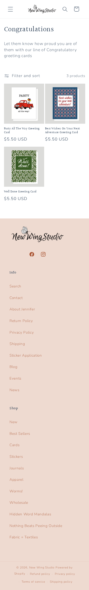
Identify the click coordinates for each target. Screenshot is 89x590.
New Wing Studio (42, 567)
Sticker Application (25, 355)
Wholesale (18, 502)
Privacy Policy (21, 332)
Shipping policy (61, 582)
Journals (16, 468)
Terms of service (33, 582)
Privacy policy (65, 574)
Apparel (16, 479)
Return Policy (21, 320)
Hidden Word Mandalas (30, 514)
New (13, 421)
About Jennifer (22, 309)
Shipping (17, 343)
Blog (13, 366)
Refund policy (40, 574)
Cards (14, 444)
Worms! (16, 491)
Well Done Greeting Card (20, 192)
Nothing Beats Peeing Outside (35, 525)
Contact (16, 297)
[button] (10, 9)
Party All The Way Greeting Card (22, 130)
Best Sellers (19, 433)
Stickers (16, 456)
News (14, 389)
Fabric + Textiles (23, 537)
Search (15, 286)
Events (15, 378)
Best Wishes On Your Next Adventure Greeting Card (62, 130)
